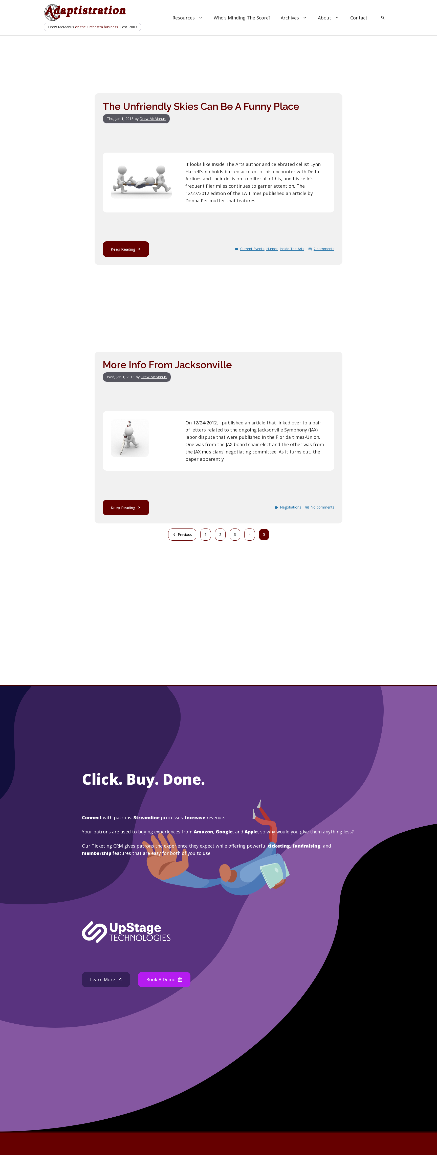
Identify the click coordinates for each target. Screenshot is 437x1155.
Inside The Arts (292, 248)
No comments (322, 507)
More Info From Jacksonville (167, 365)
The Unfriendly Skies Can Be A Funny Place (201, 106)
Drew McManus (153, 118)
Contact (358, 18)
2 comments (324, 248)
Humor (272, 248)
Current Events (252, 248)
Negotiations (290, 507)
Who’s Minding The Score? (242, 18)
